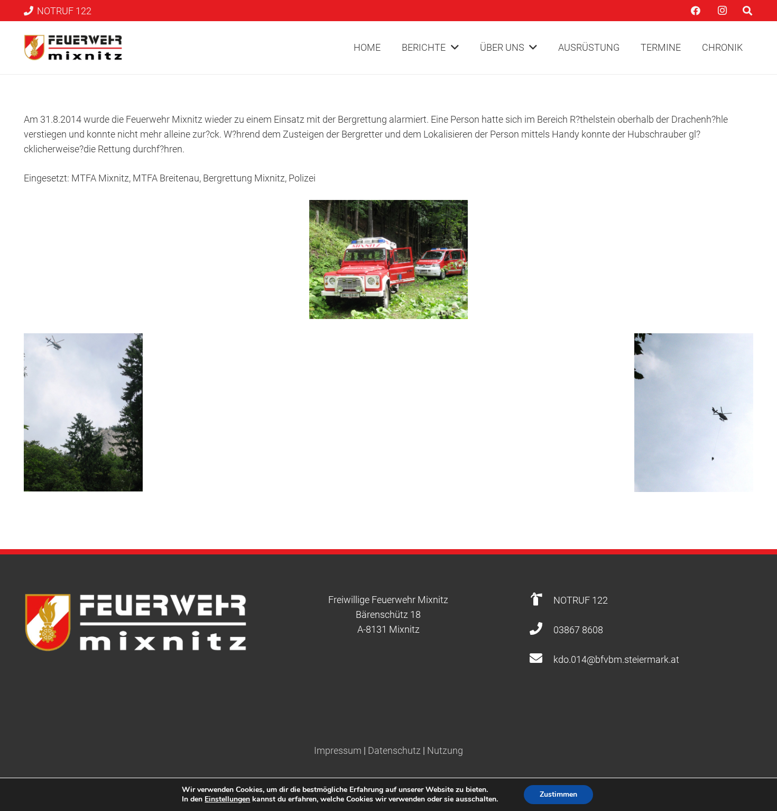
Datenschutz (394, 750)
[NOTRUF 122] (541, 600)
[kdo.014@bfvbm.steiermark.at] (541, 659)
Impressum (338, 750)
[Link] (73, 47)
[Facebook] (695, 10)
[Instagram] (722, 10)
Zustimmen (558, 794)
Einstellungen (227, 799)
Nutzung (445, 750)
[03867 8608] (541, 629)
